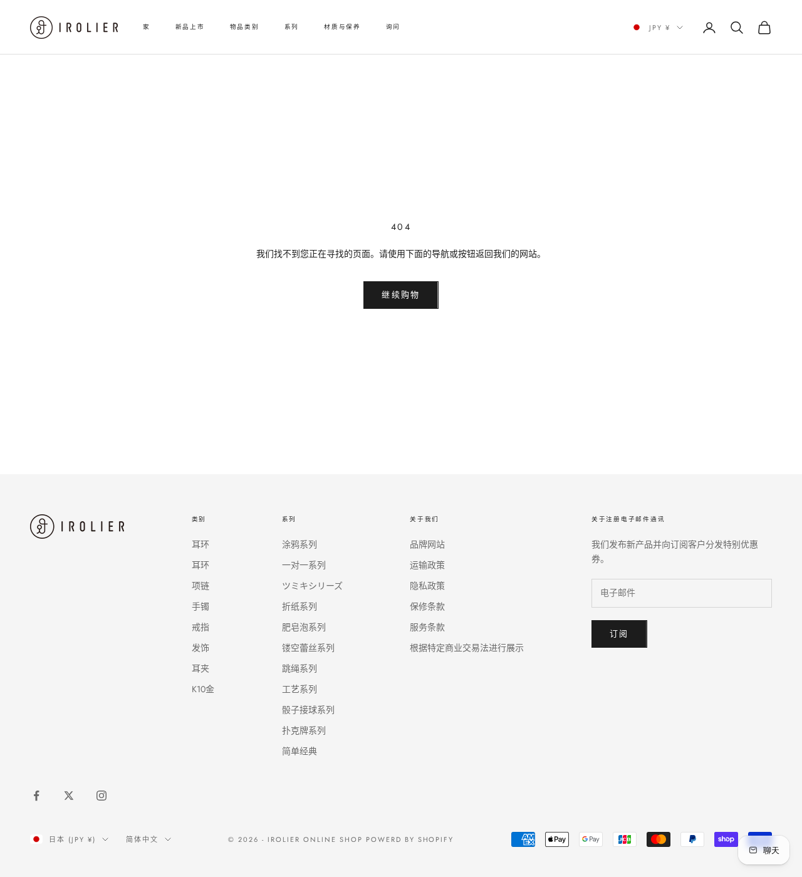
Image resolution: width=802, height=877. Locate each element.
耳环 (200, 544)
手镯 (200, 606)
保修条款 (427, 606)
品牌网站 (427, 544)
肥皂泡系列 (304, 627)
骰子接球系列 (308, 709)
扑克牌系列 (304, 730)
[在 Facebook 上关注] (36, 795)
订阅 (619, 634)
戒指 (200, 627)
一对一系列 (304, 565)
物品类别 (244, 27)
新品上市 (190, 27)
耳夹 (200, 668)
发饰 (200, 647)
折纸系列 (299, 606)
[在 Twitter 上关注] (69, 795)
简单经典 (299, 751)
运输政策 (427, 565)
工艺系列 (299, 689)
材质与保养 (342, 27)
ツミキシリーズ (312, 585)
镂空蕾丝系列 (308, 647)
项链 (200, 585)
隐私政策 (427, 585)
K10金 (203, 689)
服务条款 (427, 627)
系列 (291, 27)
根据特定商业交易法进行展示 (467, 647)
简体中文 (142, 839)
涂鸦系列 (299, 544)
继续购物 (401, 295)
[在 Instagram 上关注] (101, 795)
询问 (393, 27)
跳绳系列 (299, 668)
